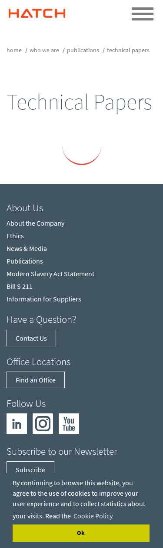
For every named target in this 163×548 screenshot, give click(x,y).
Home (14, 50)
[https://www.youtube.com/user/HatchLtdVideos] (69, 423)
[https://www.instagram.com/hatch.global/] (43, 423)
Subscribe (30, 469)
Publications (83, 50)
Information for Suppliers (44, 298)
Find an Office (36, 379)
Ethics (15, 235)
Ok (81, 533)
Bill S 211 (20, 286)
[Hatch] (37, 11)
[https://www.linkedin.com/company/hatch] (17, 423)
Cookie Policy (93, 515)
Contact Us (31, 338)
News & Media (27, 248)
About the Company (35, 223)
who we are (44, 50)
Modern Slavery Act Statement (50, 273)
